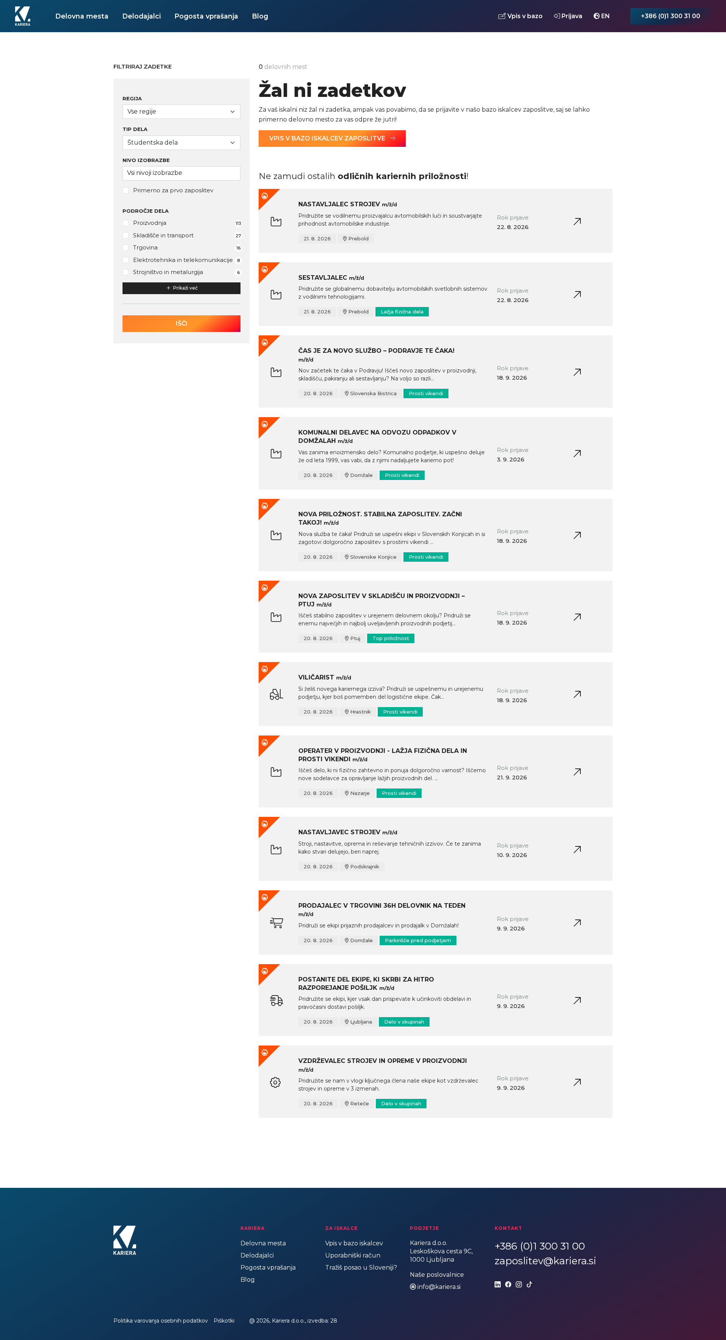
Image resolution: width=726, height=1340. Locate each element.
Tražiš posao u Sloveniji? (361, 1267)
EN (605, 16)
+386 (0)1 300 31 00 (670, 16)
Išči (182, 323)
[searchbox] (181, 173)
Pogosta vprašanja (206, 16)
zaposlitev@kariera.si (545, 1261)
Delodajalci (141, 16)
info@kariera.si (439, 1286)
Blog (260, 16)
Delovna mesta (82, 16)
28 (333, 1320)
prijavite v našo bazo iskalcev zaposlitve (494, 109)
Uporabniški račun (352, 1255)
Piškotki (224, 1320)
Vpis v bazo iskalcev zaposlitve (328, 138)
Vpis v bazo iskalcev (354, 1243)
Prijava (571, 16)
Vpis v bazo (524, 16)
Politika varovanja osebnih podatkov (160, 1320)
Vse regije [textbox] (141, 111)
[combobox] (181, 111)
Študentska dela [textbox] (152, 142)
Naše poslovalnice (437, 1274)
